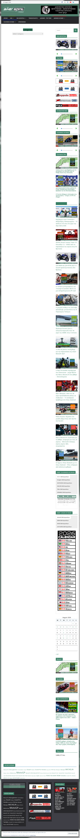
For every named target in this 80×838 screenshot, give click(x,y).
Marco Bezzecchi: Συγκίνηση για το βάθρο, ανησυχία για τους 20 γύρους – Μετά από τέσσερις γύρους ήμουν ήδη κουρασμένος (66, 442)
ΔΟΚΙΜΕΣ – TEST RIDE (45, 18)
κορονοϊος (22, 778)
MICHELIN (69, 769)
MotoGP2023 (9, 775)
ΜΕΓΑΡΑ (5, 778)
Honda (44, 769)
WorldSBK (53, 776)
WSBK (58, 776)
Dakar (25, 769)
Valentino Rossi (43, 775)
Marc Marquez (57, 769)
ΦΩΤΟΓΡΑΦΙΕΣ (16, 778)
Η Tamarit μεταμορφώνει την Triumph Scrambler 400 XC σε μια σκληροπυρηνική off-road (66, 289)
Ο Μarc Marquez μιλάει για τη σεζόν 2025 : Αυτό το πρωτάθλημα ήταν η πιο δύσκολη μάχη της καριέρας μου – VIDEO (59, 801)
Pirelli (26, 775)
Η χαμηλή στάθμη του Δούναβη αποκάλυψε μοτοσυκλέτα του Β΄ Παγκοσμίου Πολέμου (66, 310)
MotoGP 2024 (21, 775)
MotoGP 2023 (15, 775)
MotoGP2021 (62, 773)
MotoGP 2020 (49, 773)
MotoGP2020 (43, 773)
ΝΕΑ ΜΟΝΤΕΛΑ (20, 18)
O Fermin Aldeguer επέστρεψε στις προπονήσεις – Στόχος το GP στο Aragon (66, 195)
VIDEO (48, 776)
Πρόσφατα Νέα (61, 203)
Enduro (33, 769)
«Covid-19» (68, 775)
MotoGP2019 (36, 773)
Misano (5, 773)
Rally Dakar (33, 775)
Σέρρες (11, 778)
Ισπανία (73, 775)
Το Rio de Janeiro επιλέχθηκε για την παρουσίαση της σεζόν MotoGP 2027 (66, 352)
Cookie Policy (33, 835)
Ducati (29, 769)
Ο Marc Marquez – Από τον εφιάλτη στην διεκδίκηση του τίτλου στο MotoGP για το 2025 (71, 799)
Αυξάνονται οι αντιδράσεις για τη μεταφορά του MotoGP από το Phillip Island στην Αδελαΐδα (66, 171)
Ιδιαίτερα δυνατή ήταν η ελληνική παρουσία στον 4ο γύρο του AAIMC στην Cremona (66, 331)
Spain (37, 775)
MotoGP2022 (68, 773)
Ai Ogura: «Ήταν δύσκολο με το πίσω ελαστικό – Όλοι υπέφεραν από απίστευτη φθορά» (67, 465)
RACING (29, 775)
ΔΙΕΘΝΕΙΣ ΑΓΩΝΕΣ (58, 18)
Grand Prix (38, 769)
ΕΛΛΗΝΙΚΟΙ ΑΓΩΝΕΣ (9, 22)
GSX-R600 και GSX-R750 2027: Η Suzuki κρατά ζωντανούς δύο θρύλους (66, 268)
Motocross (13, 773)
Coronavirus (21, 769)
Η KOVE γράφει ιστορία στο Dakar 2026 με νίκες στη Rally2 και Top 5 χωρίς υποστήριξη (66, 742)
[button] (13, 18)
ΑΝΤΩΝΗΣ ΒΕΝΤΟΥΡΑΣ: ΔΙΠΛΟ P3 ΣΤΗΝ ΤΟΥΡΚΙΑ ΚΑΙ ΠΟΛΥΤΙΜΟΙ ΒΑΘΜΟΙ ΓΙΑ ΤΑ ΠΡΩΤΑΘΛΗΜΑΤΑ (66, 189)
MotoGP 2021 (55, 773)
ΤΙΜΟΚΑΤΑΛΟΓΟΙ (33, 18)
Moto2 (8, 773)
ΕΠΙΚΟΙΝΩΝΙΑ (22, 22)
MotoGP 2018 (29, 773)
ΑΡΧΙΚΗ (6, 18)
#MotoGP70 (6, 769)
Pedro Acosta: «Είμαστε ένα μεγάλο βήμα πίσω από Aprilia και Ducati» (66, 419)
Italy (47, 769)
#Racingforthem (13, 769)
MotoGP (20, 772)
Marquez (62, 769)
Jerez (49, 769)
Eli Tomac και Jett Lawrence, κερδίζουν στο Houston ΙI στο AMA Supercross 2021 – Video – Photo (66, 717)
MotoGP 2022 (6, 815)
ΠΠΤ (8, 778)
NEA (11, 18)
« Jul (57, 654)
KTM (52, 769)
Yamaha (63, 776)
